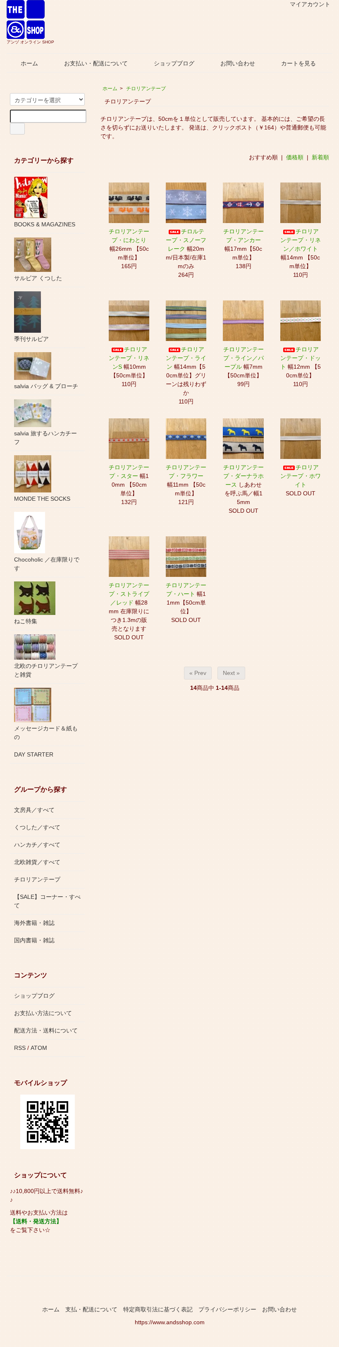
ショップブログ (174, 63)
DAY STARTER (33, 754)
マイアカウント (310, 4)
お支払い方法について (43, 1013)
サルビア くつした (38, 278)
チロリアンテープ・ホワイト (300, 476)
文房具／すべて (34, 810)
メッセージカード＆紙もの (46, 732)
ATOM (39, 1047)
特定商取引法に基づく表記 (158, 1309)
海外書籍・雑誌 (34, 923)
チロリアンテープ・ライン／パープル (243, 358)
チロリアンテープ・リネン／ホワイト (300, 240)
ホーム (29, 63)
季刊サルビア (31, 339)
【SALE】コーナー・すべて (47, 901)
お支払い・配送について (96, 63)
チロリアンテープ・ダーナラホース (243, 476)
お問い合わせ (237, 63)
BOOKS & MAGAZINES (44, 224)
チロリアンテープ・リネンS (129, 358)
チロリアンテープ (146, 88)
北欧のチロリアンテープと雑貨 (46, 670)
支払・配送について (91, 1309)
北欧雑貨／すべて (37, 862)
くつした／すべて (37, 827)
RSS (20, 1047)
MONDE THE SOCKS (42, 498)
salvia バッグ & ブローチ (46, 386)
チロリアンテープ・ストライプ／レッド (129, 594)
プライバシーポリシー (227, 1309)
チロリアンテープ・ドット (300, 358)
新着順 (320, 157)
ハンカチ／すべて (37, 844)
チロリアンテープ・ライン (186, 358)
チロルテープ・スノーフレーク (186, 240)
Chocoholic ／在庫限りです (46, 563)
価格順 (294, 157)
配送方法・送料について (46, 1030)
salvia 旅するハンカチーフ (45, 437)
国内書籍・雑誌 (34, 940)
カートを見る (298, 63)
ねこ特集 (25, 621)
